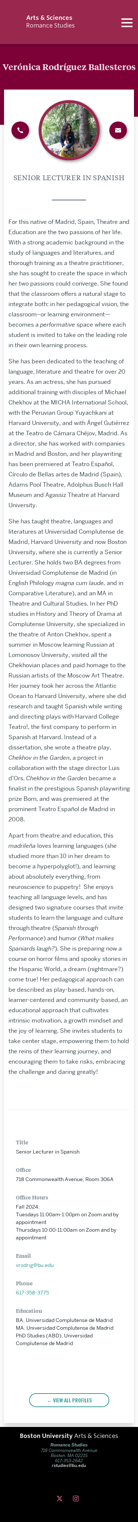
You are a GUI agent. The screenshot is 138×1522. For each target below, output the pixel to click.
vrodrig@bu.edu (35, 1265)
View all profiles (72, 1400)
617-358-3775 (32, 1292)
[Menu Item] (77, 1499)
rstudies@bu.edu (69, 1465)
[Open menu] (127, 22)
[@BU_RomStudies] (61, 1499)
